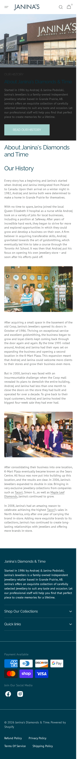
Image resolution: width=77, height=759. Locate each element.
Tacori (12, 510)
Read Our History (27, 135)
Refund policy (13, 756)
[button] (6, 7)
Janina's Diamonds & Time (32, 740)
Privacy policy (37, 756)
